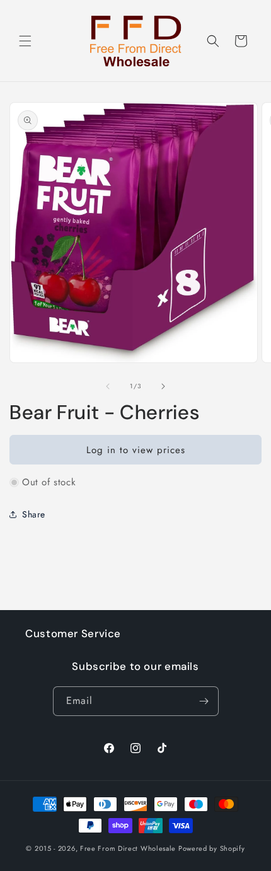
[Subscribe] (204, 701)
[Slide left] (108, 386)
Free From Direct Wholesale (128, 848)
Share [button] (33, 514)
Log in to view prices (135, 450)
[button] (25, 41)
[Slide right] (163, 386)
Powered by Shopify (211, 848)
